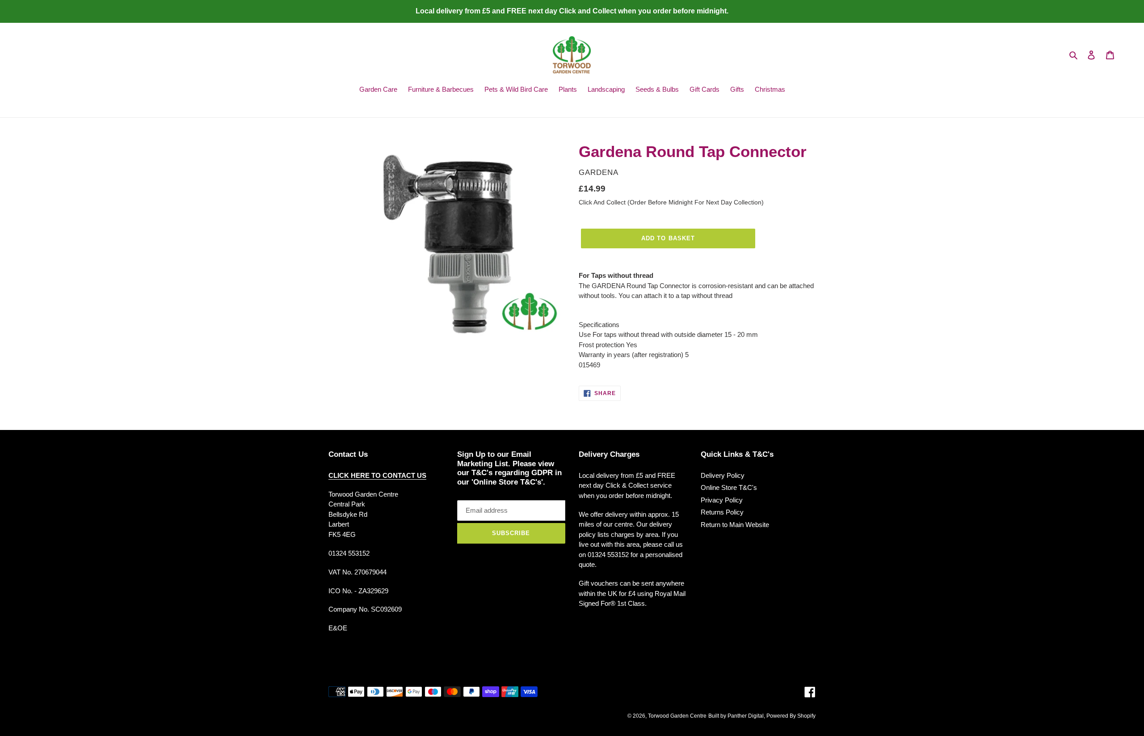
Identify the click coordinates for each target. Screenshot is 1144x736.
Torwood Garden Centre (677, 716)
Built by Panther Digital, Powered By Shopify (762, 716)
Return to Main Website (735, 524)
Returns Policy (722, 512)
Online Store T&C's (729, 487)
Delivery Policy (722, 475)
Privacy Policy (722, 500)
